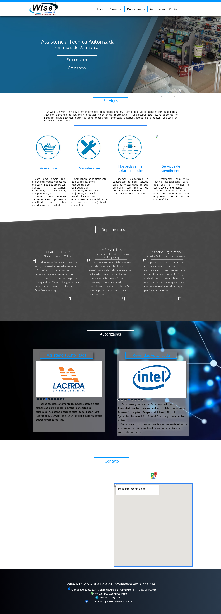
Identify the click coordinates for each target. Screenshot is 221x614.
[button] (161, 96)
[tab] (38, 399)
